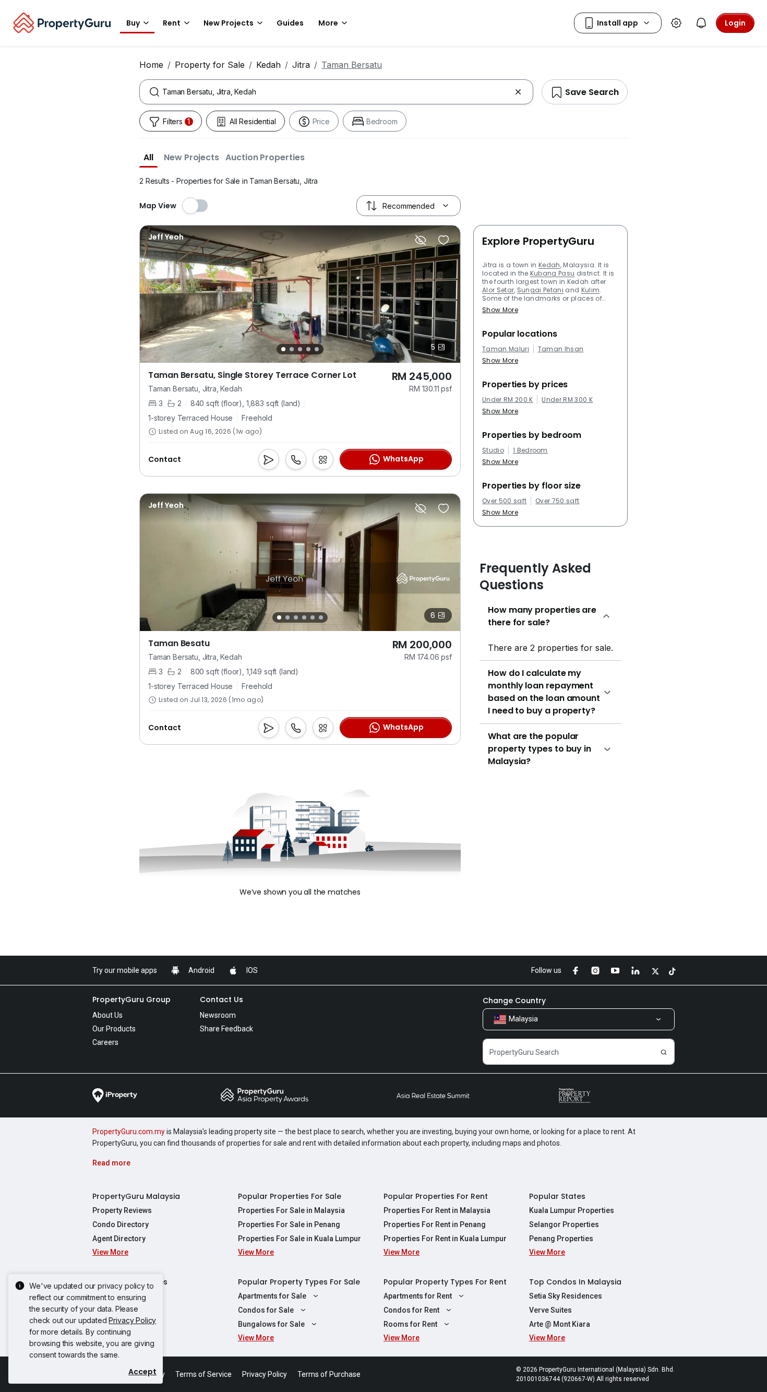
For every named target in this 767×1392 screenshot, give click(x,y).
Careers (105, 1042)
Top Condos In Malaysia (575, 1282)
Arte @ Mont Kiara (559, 1324)
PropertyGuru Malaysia (136, 1196)
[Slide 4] (308, 349)
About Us (107, 1015)
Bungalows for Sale (271, 1324)
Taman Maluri (505, 349)
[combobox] (336, 91)
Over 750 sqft (557, 501)
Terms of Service (203, 1374)
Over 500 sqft (504, 501)
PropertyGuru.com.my (128, 1131)
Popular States (557, 1196)
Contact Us (221, 999)
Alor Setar (498, 289)
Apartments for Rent (418, 1296)
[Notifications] (701, 23)
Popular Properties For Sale (289, 1196)
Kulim (590, 289)
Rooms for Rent (410, 1324)
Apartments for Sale (272, 1296)
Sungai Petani (540, 289)
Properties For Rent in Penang (435, 1224)
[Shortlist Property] (443, 240)
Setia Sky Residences (565, 1296)
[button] (148, 157)
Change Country (514, 1000)
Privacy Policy (132, 1320)
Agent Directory (119, 1238)
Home (151, 65)
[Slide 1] (283, 349)
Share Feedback (226, 1029)
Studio (493, 450)
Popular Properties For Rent (436, 1196)
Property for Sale (210, 65)
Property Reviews (122, 1210)
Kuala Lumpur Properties (571, 1210)
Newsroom (218, 1015)
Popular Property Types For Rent (445, 1282)
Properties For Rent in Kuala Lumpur (445, 1238)
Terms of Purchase (329, 1374)
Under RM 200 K (507, 400)
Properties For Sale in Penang (289, 1224)
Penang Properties (561, 1238)
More (328, 23)
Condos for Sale (266, 1310)
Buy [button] (133, 23)
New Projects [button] (228, 23)
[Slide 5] (317, 349)
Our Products (114, 1029)
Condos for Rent (411, 1310)
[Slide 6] (321, 617)
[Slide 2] (292, 349)
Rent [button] (172, 23)
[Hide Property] (420, 240)
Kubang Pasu (552, 273)
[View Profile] (166, 237)
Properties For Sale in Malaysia (291, 1210)
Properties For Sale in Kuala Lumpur (299, 1238)
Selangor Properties (564, 1224)
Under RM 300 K (567, 400)
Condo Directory (120, 1224)
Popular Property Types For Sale (299, 1282)
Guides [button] (290, 23)
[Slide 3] (300, 349)
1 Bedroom (530, 450)
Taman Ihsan (561, 349)
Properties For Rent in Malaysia (437, 1210)
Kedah (268, 65)
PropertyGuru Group (131, 999)
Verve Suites (550, 1310)
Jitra (301, 65)
